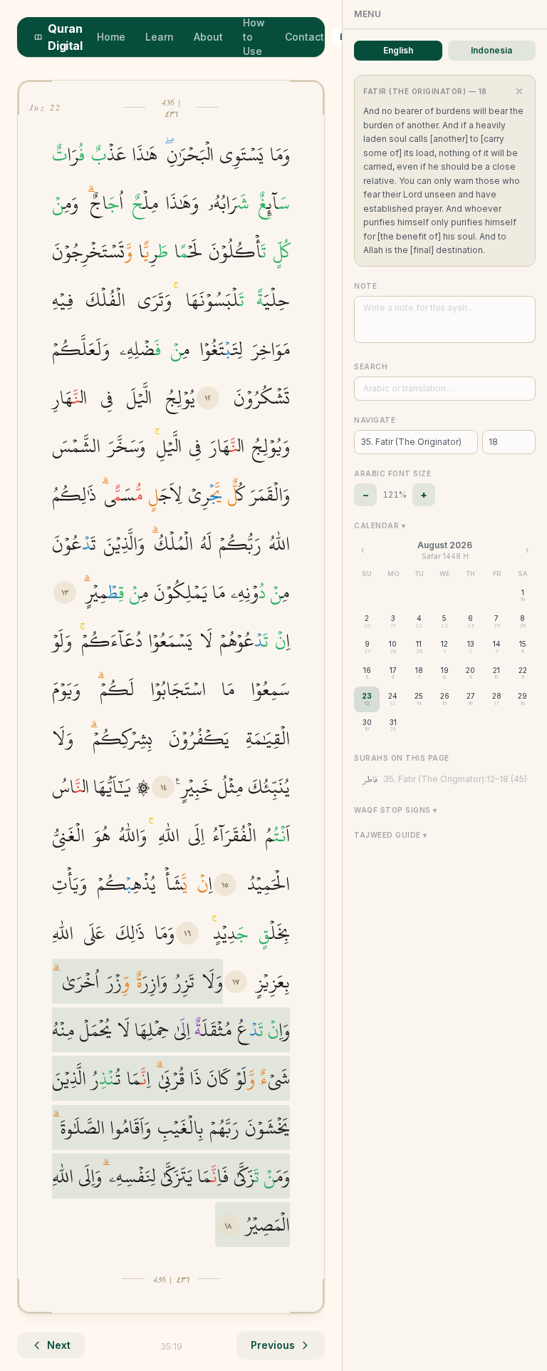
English (398, 50)
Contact (304, 37)
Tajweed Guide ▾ (390, 835)
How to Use (254, 36)
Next (59, 1345)
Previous (273, 1345)
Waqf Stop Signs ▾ (395, 810)
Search (370, 366)
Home (111, 37)
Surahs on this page (401, 758)
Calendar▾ (379, 525)
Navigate (374, 420)
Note (365, 286)
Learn (159, 37)
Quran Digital (65, 37)
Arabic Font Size (392, 473)
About (208, 37)
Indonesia (491, 50)
